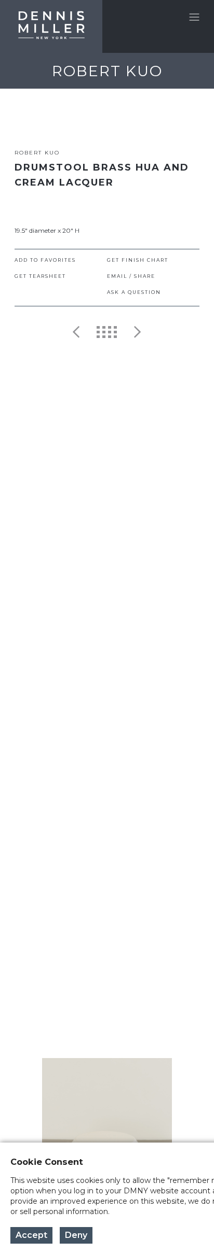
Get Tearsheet (40, 276)
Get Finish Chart (137, 260)
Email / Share (131, 276)
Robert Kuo (37, 152)
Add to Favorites (45, 260)
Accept (31, 1235)
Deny (76, 1235)
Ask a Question (134, 292)
